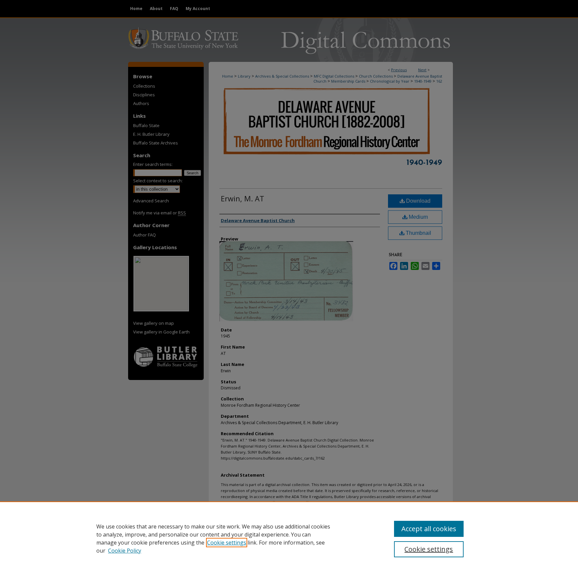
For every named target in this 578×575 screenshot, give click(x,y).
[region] (289, 538)
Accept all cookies (428, 528)
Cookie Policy (124, 550)
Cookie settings (226, 542)
